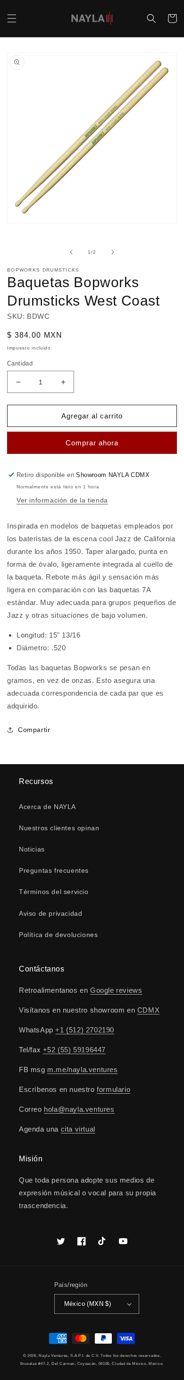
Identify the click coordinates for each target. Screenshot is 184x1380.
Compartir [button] (34, 729)
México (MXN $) (87, 1303)
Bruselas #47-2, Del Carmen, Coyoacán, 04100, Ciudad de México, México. (92, 1363)
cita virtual (78, 1129)
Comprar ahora (92, 443)
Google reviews (116, 990)
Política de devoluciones (58, 934)
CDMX (148, 1010)
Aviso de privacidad (50, 913)
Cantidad (20, 363)
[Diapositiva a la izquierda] (71, 252)
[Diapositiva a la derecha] (112, 252)
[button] (11, 18)
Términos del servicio (54, 891)
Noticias (32, 849)
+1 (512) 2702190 (84, 1030)
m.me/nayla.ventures (82, 1069)
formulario (113, 1089)
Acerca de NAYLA (47, 806)
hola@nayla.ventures (79, 1109)
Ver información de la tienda (62, 500)
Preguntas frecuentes (54, 870)
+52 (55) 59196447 (74, 1050)
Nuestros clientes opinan (59, 828)
